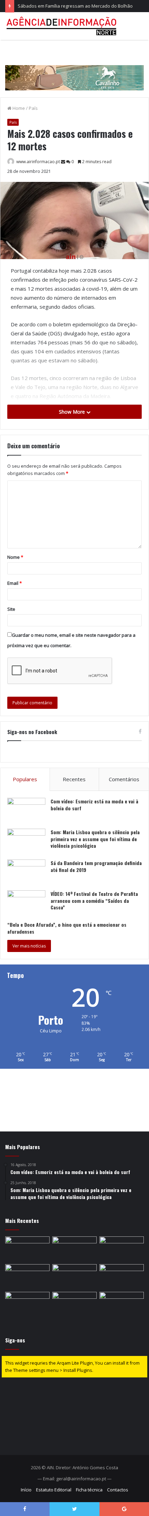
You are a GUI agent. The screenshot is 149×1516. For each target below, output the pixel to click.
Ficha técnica (89, 1490)
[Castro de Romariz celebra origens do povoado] (74, 1304)
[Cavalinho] (74, 68)
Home (18, 108)
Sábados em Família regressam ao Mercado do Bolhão (75, 6)
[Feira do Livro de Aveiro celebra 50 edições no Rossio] (27, 1304)
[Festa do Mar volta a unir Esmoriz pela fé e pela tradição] (74, 1276)
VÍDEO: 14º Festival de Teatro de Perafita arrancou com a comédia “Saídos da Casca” (94, 900)
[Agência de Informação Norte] (62, 26)
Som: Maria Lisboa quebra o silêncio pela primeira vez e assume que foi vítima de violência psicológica (95, 838)
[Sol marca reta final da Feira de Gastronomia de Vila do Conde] (27, 1248)
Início (26, 1490)
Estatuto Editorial (53, 1490)
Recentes (74, 779)
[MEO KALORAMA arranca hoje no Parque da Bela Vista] (74, 1248)
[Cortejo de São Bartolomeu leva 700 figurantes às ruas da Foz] (27, 1276)
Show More (72, 411)
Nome (15, 557)
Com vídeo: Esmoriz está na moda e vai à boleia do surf (94, 804)
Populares (25, 779)
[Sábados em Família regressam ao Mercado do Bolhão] (121, 1248)
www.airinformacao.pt (38, 162)
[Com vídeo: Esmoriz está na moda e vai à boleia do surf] (26, 811)
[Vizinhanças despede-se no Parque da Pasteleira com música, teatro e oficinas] (121, 1276)
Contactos (117, 1490)
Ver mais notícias (29, 946)
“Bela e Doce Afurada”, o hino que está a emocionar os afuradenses (66, 928)
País (33, 108)
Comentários (124, 779)
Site (11, 609)
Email (14, 583)
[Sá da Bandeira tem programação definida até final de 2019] (26, 872)
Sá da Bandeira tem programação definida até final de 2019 (96, 866)
